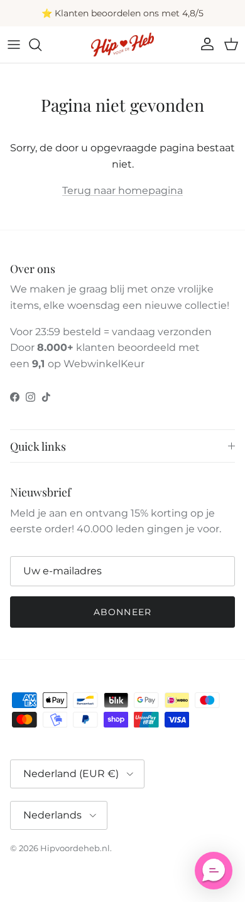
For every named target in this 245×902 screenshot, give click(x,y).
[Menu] (14, 44)
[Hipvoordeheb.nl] (122, 44)
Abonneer (122, 612)
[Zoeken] (41, 44)
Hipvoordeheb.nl (75, 848)
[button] (213, 870)
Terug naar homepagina (122, 190)
